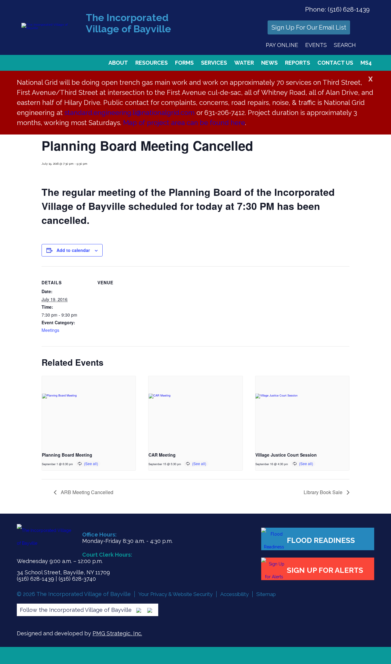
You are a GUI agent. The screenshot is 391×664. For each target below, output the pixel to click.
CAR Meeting (162, 455)
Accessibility (234, 594)
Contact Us (335, 62)
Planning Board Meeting (67, 455)
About (118, 62)
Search (345, 45)
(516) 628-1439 (349, 9)
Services (214, 62)
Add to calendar (73, 250)
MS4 (366, 62)
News (269, 62)
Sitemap (266, 594)
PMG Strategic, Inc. (117, 633)
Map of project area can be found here (184, 123)
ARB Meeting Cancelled (86, 492)
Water (244, 62)
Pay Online (282, 45)
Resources (151, 62)
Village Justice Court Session (286, 455)
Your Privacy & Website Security (175, 594)
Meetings (50, 330)
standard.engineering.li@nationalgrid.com (129, 113)
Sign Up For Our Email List (309, 27)
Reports (297, 62)
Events (316, 45)
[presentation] (89, 411)
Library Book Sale (324, 492)
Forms (184, 62)
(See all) (91, 463)
